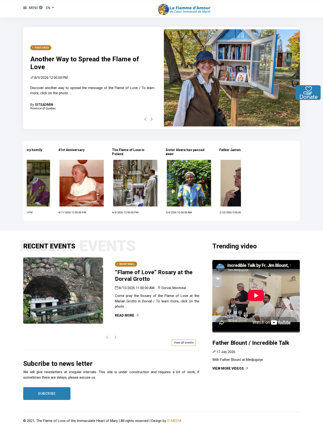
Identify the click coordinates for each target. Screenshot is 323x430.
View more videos (228, 368)
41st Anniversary (44, 150)
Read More (124, 315)
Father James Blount (208, 150)
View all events (184, 342)
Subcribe (47, 393)
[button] (46, 8)
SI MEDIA (174, 421)
